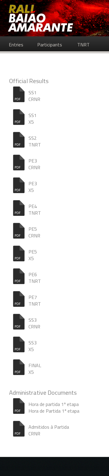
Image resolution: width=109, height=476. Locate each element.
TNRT (83, 44)
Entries (16, 44)
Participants (49, 44)
